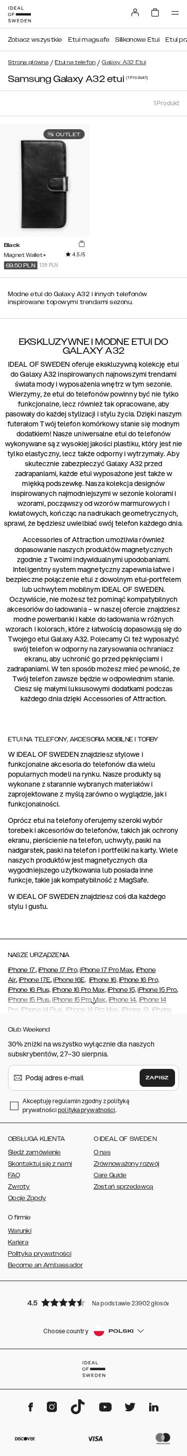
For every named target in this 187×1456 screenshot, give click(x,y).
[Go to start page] (19, 14)
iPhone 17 (21, 970)
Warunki (19, 1230)
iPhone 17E (34, 979)
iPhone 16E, (69, 979)
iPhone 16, (103, 979)
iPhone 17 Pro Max (106, 970)
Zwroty (19, 1186)
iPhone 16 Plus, (29, 989)
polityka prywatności (86, 1110)
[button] (94, 1302)
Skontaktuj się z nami (40, 1163)
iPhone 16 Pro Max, (79, 989)
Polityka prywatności (39, 1253)
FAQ (14, 1175)
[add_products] (82, 244)
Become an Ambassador (45, 1265)
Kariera (18, 1242)
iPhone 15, (122, 989)
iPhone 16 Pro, (139, 979)
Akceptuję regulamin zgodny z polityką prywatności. (75, 1105)
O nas (102, 1152)
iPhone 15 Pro (157, 989)
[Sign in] (135, 12)
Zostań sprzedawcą (124, 1186)
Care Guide (110, 1175)
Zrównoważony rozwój (127, 1163)
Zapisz (157, 1077)
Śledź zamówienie (34, 1152)
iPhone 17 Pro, (58, 970)
